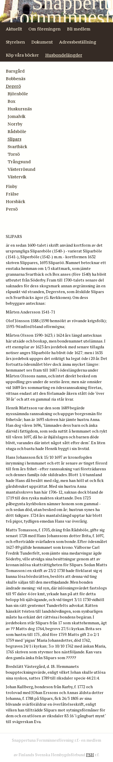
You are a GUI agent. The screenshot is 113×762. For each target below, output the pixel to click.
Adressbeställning (77, 42)
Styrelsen (15, 42)
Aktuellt (14, 29)
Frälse (12, 194)
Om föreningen (44, 29)
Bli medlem (78, 29)
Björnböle (18, 93)
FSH (90, 754)
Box (11, 101)
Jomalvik (16, 116)
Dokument (42, 42)
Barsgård (15, 71)
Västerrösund (21, 169)
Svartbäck (17, 146)
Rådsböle (17, 131)
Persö (12, 209)
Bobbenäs (15, 78)
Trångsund (19, 161)
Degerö (13, 86)
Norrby (15, 124)
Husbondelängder (63, 55)
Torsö (14, 154)
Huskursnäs (20, 109)
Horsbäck (15, 201)
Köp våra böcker (22, 55)
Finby (11, 186)
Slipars (14, 139)
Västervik (17, 177)
